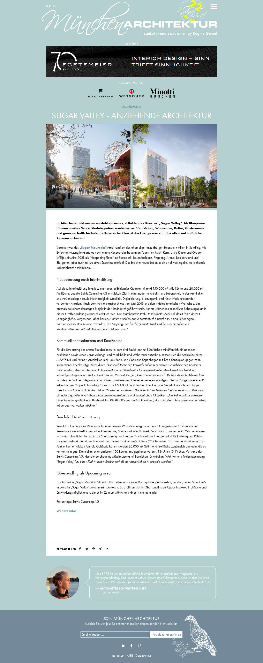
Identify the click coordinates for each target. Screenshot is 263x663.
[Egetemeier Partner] (100, 93)
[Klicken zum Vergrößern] (88, 166)
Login (51, 6)
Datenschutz (143, 655)
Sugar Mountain (93, 247)
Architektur (131, 107)
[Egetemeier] (131, 61)
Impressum (117, 655)
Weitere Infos (66, 511)
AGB (130, 655)
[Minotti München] (162, 93)
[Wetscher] (131, 93)
